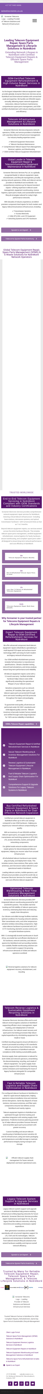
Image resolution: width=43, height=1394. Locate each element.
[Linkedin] (27, 1383)
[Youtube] (33, 1383)
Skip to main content (8, 1)
